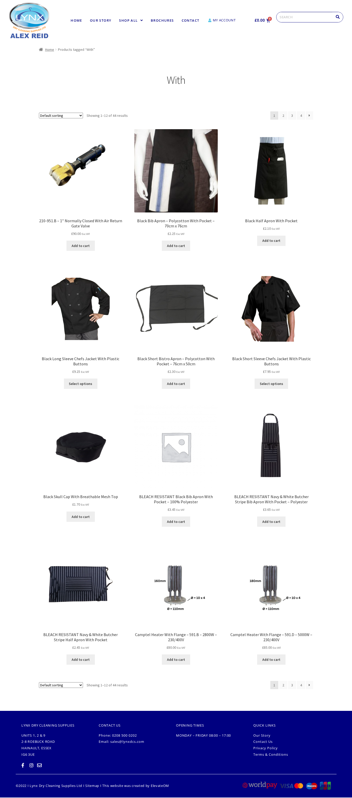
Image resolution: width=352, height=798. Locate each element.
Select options (80, 383)
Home (76, 20)
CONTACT (190, 20)
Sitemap (92, 785)
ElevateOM (160, 785)
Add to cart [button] (81, 245)
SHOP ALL (128, 20)
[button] (131, 20)
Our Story (101, 20)
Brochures (162, 20)
